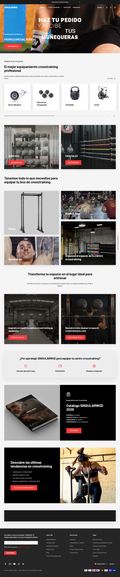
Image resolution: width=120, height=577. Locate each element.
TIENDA (42, 7)
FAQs (71, 546)
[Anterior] (40, 2)
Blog (47, 553)
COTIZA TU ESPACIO (54, 7)
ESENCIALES (76, 7)
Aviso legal (96, 549)
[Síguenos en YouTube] (14, 564)
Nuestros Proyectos (52, 546)
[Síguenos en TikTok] (19, 564)
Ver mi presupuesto (118, 243)
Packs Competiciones (76, 549)
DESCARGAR (74, 430)
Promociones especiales (53, 556)
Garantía (95, 556)
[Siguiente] (79, 2)
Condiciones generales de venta (102, 543)
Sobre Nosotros (51, 539)
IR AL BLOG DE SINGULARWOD (24, 488)
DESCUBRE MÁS (13, 46)
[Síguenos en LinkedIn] (23, 564)
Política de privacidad (99, 546)
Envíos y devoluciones (99, 553)
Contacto (72, 539)
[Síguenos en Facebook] (5, 564)
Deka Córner (50, 549)
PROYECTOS (67, 7)
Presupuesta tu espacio (77, 543)
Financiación (74, 553)
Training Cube (50, 543)
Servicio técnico (97, 539)
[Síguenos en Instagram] (10, 564)
